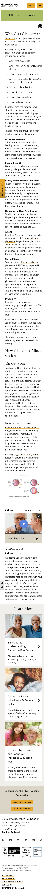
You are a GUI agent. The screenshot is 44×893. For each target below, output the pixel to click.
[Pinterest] (41, 840)
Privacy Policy (8, 878)
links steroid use (29, 262)
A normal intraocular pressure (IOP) (22, 428)
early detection (32, 593)
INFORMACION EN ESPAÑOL (13, 888)
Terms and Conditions (12, 882)
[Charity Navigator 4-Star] (26, 852)
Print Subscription (22, 802)
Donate (31, 6)
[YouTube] (18, 840)
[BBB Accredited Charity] (11, 852)
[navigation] (22, 882)
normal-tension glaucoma (21, 254)
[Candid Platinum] (37, 852)
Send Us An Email (11, 832)
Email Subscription (22, 809)
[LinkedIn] (26, 840)
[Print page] (40, 26)
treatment (14, 596)
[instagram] (33, 840)
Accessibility (8, 875)
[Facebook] (3, 840)
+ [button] (36, 538)
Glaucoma (10, 38)
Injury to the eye (13, 302)
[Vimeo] (10, 840)
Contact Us (7, 885)
